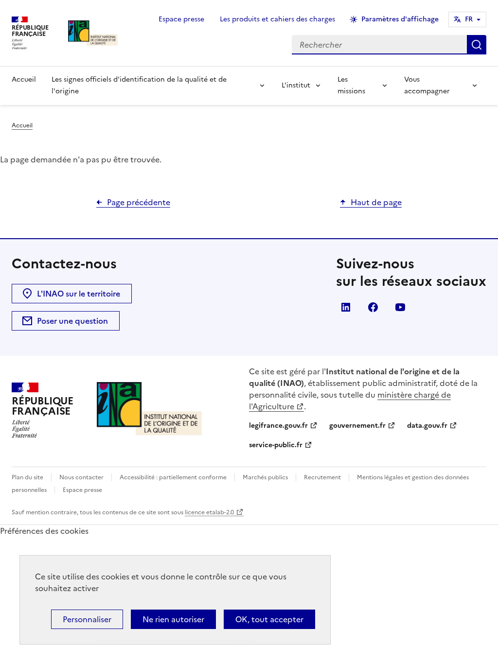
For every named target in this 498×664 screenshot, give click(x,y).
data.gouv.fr (427, 425)
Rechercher (476, 44)
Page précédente (138, 202)
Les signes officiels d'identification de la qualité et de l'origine (139, 85)
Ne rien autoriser (173, 619)
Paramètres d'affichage (400, 19)
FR (469, 19)
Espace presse (181, 19)
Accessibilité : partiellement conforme (173, 477)
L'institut (296, 85)
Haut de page (376, 202)
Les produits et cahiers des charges (277, 19)
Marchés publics (265, 477)
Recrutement (322, 477)
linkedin (346, 307)
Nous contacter (81, 477)
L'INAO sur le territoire (78, 293)
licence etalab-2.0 (209, 512)
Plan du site (27, 477)
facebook (373, 307)
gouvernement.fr (357, 425)
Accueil (24, 79)
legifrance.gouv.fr (278, 425)
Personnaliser (87, 619)
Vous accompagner (427, 85)
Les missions (351, 85)
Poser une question (72, 321)
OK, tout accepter (269, 619)
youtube (400, 307)
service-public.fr (275, 445)
